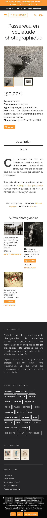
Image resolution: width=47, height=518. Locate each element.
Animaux (33, 206)
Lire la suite (30, 268)
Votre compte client (12, 482)
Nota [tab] (23, 149)
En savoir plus (31, 514)
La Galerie (8, 475)
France (17, 407)
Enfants (17, 402)
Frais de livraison (10, 486)
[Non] (44, 506)
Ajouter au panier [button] (12, 254)
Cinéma (8, 402)
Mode (35, 417)
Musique (8, 423)
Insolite (20, 412)
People (36, 423)
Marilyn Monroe (11, 417)
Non (20, 514)
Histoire (26, 407)
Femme (7, 407)
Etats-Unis (29, 402)
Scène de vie (10, 433)
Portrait (24, 428)
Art (32, 391)
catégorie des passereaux (30, 185)
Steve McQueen (34, 433)
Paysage (26, 423)
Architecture (21, 391)
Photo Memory (11, 335)
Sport (21, 433)
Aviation (22, 397)
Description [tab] (23, 141)
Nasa (18, 423)
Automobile (10, 397)
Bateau (32, 397)
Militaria (25, 417)
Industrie (9, 412)
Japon (30, 412)
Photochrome (11, 428)
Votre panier (9, 479)
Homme (36, 407)
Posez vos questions (12, 489)
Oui (13, 514)
